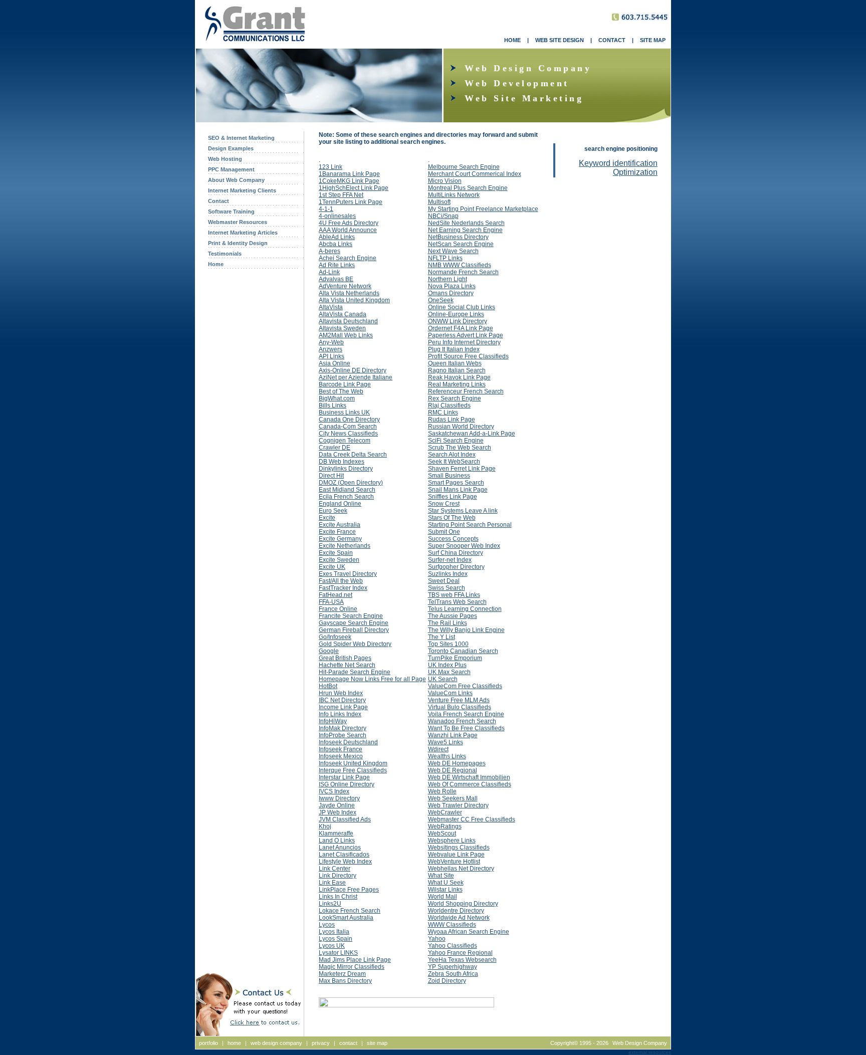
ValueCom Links (450, 693)
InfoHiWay (333, 721)
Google (329, 651)
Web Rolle (442, 791)
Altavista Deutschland (348, 321)
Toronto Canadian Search (463, 651)
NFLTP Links (445, 258)
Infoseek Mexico (341, 756)
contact (348, 1043)
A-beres (329, 251)
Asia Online (334, 363)
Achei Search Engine (347, 258)
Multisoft (439, 201)
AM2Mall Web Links (346, 335)
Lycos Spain (335, 938)
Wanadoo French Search (462, 721)
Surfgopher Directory (456, 566)
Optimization (635, 172)
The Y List (441, 637)
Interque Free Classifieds (353, 770)
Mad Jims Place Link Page (355, 959)
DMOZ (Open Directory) (351, 482)
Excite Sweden (339, 559)
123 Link (330, 166)
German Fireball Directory (354, 630)
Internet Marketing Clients (242, 190)
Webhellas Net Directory (461, 868)
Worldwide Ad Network (459, 917)
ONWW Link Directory (457, 321)
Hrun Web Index (341, 693)
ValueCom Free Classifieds (465, 686)
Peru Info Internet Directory (464, 342)
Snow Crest (444, 503)
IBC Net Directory (342, 700)
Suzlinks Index (448, 573)
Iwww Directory (339, 798)
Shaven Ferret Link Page (462, 468)
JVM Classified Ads (345, 819)
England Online (340, 503)
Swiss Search (446, 587)
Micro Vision (445, 180)
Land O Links (337, 840)
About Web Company (236, 180)
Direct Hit (331, 475)
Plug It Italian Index (454, 349)
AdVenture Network (345, 286)
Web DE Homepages (457, 763)
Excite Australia (339, 524)
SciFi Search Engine (456, 440)
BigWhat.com (337, 398)
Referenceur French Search (466, 391)
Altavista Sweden (342, 328)
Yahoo (437, 938)
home (234, 1043)
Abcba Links (335, 244)
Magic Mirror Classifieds (351, 966)
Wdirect (438, 749)
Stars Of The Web (452, 517)
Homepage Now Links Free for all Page (372, 679)
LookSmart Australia (346, 917)
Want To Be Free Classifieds (466, 728)
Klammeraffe (336, 833)
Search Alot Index (452, 454)
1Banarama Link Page (349, 173)
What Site (441, 875)
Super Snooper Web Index (464, 545)
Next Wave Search (453, 251)
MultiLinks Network (454, 194)
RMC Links (443, 412)
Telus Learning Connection (465, 608)
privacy (321, 1043)
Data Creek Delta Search (353, 454)
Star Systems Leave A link (463, 510)
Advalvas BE (336, 279)
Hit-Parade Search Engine (354, 672)
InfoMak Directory (342, 728)
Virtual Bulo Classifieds (459, 707)
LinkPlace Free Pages (349, 889)
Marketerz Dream (342, 973)
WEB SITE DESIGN (559, 40)
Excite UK (332, 566)
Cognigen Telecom (344, 440)
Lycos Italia (334, 931)
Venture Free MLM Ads (459, 700)
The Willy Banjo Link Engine (466, 630)
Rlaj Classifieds (449, 405)
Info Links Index (340, 714)
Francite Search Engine (351, 615)
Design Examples (231, 148)
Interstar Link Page (344, 777)
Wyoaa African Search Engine (468, 931)
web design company (276, 1043)
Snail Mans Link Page (458, 489)
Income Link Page (343, 707)
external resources (649, 1052)
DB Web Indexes (341, 461)
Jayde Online (337, 805)
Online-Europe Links (456, 314)
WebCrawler (445, 812)
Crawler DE (334, 447)
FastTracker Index (343, 587)
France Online (338, 608)
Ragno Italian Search (457, 370)
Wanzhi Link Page (453, 735)
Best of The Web (341, 391)
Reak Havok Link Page (459, 377)
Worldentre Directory (456, 910)
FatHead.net (335, 594)
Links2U (330, 903)
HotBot (328, 686)
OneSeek (441, 300)
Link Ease (332, 882)
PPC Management (231, 169)
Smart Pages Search (456, 482)
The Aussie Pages (452, 615)
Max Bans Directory (345, 980)
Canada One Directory (349, 419)
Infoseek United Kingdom (353, 763)
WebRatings (445, 826)
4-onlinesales (337, 216)
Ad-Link (329, 272)
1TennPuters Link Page (350, 201)
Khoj (325, 826)
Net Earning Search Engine (465, 230)
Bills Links (332, 405)
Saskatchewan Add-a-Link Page (471, 433)
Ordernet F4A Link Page (460, 328)
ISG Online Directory (346, 784)
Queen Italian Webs (455, 363)
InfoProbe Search (342, 735)
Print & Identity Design (238, 243)
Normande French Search (463, 272)
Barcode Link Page (345, 384)
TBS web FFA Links (454, 594)
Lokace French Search (349, 910)
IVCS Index (334, 791)
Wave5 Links (445, 742)
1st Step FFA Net (341, 194)
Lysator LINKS (338, 952)
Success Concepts (453, 538)
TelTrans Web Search (457, 601)
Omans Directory (451, 293)
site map (377, 1043)
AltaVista (331, 307)
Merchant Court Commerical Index (474, 173)
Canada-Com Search (348, 426)
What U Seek (446, 882)
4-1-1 (326, 209)
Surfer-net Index (450, 559)
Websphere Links (452, 840)
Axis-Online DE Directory (352, 370)
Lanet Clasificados (344, 854)
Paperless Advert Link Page (465, 335)
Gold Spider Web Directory (355, 644)
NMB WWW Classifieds (459, 265)
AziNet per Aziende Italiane (355, 377)
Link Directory (337, 875)
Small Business (449, 475)
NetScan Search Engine (461, 244)
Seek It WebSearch (454, 461)
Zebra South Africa (453, 973)
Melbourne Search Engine (464, 166)
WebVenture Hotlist (454, 861)
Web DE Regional (452, 770)
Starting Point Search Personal (470, 524)
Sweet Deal (444, 580)
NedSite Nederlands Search (466, 223)
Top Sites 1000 (448, 644)
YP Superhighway (452, 966)
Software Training (231, 211)
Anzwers (330, 349)
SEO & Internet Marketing (241, 138)
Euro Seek (333, 510)
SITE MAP (653, 40)
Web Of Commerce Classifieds (469, 784)
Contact (218, 201)
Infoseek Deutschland (348, 742)
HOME (512, 40)
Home (216, 264)
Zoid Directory (447, 980)
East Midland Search (347, 489)
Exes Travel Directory (348, 573)
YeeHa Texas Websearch (462, 959)
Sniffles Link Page (452, 496)
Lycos (327, 924)
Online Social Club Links (461, 307)
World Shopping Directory (463, 903)
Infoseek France (340, 749)
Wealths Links (447, 756)
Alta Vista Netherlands (349, 293)
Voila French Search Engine (466, 714)
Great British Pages (345, 658)
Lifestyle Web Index (345, 861)
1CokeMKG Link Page (349, 180)
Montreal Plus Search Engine (468, 187)
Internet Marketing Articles (243, 233)
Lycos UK (332, 945)
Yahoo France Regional (460, 952)
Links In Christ (338, 896)
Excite (327, 517)
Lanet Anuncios (340, 847)
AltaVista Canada (342, 314)
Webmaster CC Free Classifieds (471, 819)
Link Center (334, 868)
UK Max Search (449, 672)
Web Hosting (225, 159)
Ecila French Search (346, 496)
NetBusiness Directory (458, 237)
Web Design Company (639, 1043)
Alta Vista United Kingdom (354, 300)
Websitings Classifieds (459, 847)
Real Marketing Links (457, 384)
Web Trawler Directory (458, 805)
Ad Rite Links (337, 265)
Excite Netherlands (344, 545)
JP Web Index (337, 812)
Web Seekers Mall (453, 798)
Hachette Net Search (347, 665)
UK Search (443, 679)
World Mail (442, 896)
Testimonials (225, 254)
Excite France (337, 531)
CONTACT (611, 40)
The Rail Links (447, 622)
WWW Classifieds (452, 924)
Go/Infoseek (335, 637)
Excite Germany (340, 538)
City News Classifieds (348, 433)
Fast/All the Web (341, 580)
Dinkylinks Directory (346, 468)
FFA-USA (331, 601)
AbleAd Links (337, 237)
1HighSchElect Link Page (353, 187)
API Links (331, 356)
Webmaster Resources (237, 222)
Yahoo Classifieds (452, 945)
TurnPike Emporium (455, 658)
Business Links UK (344, 412)
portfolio (208, 1043)
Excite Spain (336, 552)
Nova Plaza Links (452, 286)
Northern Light (447, 279)
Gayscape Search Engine (353, 622)
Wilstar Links (445, 889)
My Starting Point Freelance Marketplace (483, 209)
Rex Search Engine (454, 398)
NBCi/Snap (443, 216)
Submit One (444, 531)
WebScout (442, 833)
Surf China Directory (455, 552)
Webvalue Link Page (456, 854)
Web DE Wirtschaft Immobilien (469, 777)
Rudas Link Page (451, 419)
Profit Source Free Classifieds (468, 356)
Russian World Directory (461, 426)
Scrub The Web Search (459, 447)
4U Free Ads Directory (348, 223)
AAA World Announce (348, 230)
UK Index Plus (447, 665)
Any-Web (331, 342)
